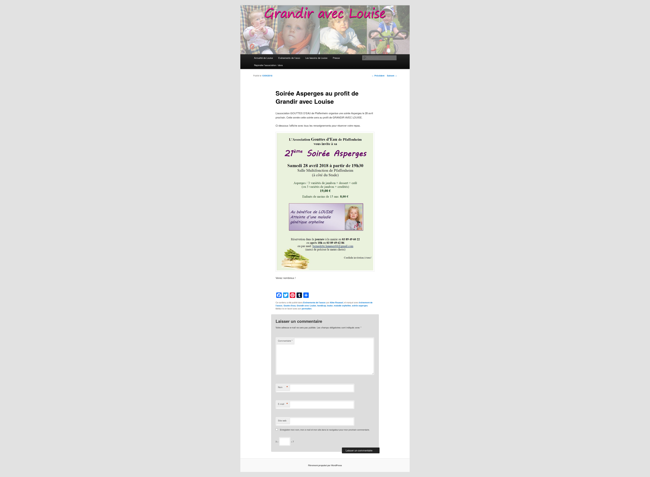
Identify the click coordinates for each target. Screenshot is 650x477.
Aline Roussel (336, 302)
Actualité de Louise (263, 57)
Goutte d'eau (290, 305)
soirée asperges (360, 305)
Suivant (392, 75)
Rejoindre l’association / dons (268, 65)
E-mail (283, 404)
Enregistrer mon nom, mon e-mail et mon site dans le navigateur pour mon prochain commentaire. (325, 429)
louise (330, 305)
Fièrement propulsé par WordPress (325, 465)
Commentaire (285, 340)
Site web (282, 420)
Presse (336, 57)
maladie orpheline (342, 305)
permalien (306, 308)
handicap (321, 305)
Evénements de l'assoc (314, 302)
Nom (283, 387)
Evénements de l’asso (289, 57)
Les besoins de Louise (316, 57)
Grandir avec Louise (306, 305)
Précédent (378, 75)
